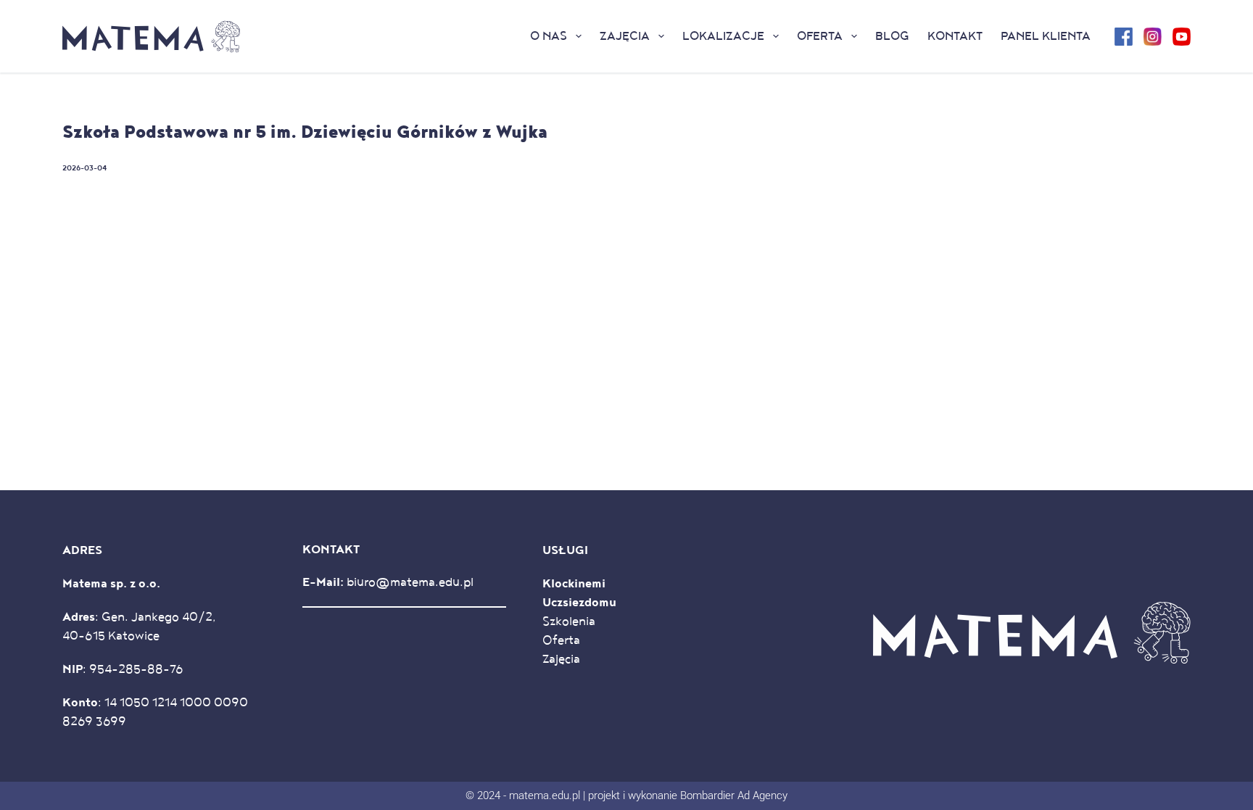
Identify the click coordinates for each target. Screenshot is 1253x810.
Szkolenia (568, 621)
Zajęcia (625, 36)
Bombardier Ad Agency (733, 795)
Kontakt (955, 36)
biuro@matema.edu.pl (410, 582)
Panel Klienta (1046, 36)
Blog (892, 36)
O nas (548, 36)
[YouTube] (1182, 37)
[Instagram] (1153, 37)
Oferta (820, 36)
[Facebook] (1124, 37)
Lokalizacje (723, 36)
